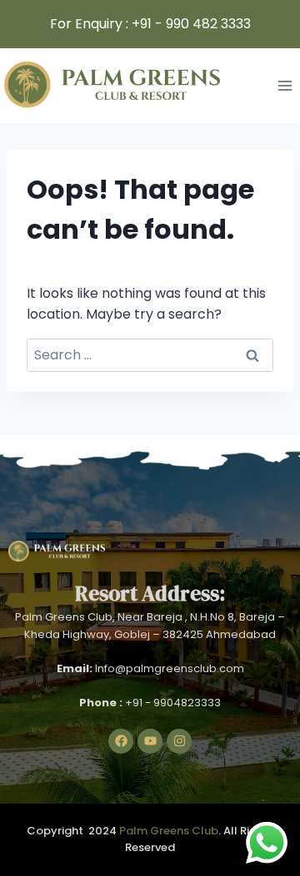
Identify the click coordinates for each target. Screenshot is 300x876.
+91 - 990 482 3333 (191, 23)
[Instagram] (179, 741)
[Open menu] (284, 85)
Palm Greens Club (168, 831)
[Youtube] (150, 741)
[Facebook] (120, 741)
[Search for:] (150, 354)
